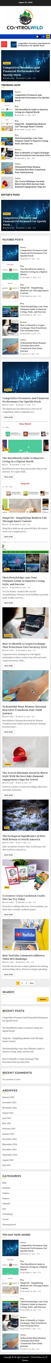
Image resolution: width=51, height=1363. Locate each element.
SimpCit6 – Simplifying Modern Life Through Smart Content (30, 125)
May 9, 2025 (22, 843)
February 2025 (9, 1128)
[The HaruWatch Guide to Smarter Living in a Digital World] (7, 111)
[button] (43, 36)
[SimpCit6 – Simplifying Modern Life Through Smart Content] (7, 125)
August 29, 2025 (28, 354)
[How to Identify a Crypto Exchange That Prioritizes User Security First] (7, 154)
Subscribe (48, 36)
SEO (6, 947)
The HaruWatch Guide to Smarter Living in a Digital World (31, 110)
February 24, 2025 (24, 903)
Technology (7, 1214)
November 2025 (9, 1107)
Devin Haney (10, 78)
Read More (8, 417)
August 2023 (8, 1160)
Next (32, 983)
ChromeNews (36, 1357)
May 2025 (6, 1123)
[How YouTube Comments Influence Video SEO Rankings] (25, 934)
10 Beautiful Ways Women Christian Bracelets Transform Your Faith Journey (30, 170)
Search (8, 992)
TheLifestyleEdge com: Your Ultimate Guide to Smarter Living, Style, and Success (32, 141)
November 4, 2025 (23, 159)
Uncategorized (9, 1224)
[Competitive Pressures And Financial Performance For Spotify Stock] (7, 96)
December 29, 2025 (29, 315)
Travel (5, 1219)
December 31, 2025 (24, 115)
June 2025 (6, 1118)
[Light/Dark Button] (38, 36)
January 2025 (8, 1134)
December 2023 (9, 1149)
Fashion (18, 164)
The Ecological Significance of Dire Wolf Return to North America (23, 837)
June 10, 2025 (23, 783)
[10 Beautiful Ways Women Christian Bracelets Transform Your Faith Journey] (7, 168)
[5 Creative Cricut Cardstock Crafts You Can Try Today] (25, 875)
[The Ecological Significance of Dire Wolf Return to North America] (25, 815)
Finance (7, 63)
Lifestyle (6, 1203)
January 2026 (8, 1097)
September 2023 (9, 1154)
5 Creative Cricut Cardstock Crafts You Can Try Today (23, 897)
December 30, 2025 (24, 130)
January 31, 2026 (24, 78)
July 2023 (6, 1165)
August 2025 (8, 1113)
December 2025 (9, 1102)
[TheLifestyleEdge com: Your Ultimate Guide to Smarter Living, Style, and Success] (7, 139)
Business (18, 150)
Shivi (6, 465)
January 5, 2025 (24, 962)
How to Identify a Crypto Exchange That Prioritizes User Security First (32, 154)
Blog (16, 106)
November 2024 (9, 1144)
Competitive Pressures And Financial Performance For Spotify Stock (21, 71)
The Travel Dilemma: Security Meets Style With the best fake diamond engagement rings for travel (30, 185)
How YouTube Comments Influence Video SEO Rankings (23, 957)
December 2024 (9, 1139)
